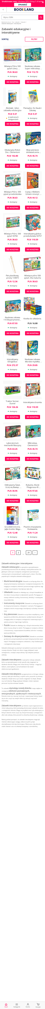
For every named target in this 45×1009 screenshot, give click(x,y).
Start (6, 1007)
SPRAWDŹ (22, 4)
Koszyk (38, 1007)
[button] (40, 17)
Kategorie (17, 1007)
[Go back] (3, 9)
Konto (28, 1007)
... (23, 554)
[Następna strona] (35, 552)
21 (29, 552)
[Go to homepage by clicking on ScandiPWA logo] (24, 9)
